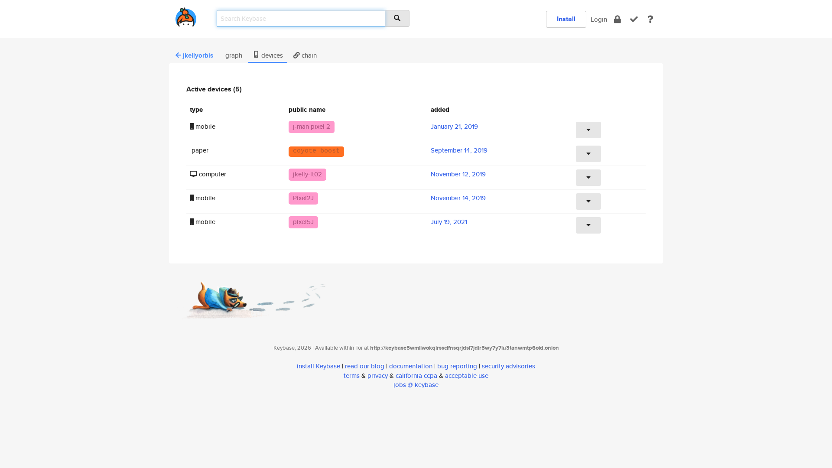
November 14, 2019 (458, 197)
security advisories (508, 365)
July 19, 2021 (449, 221)
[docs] (650, 19)
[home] (186, 15)
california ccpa (416, 375)
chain (308, 55)
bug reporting (457, 365)
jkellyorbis (198, 55)
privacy (377, 375)
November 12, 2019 (458, 174)
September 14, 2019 (459, 150)
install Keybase (318, 365)
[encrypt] (617, 19)
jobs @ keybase (416, 384)
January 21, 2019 (454, 126)
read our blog (364, 365)
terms (352, 375)
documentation (410, 365)
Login (599, 19)
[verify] (634, 19)
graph (233, 55)
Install (566, 19)
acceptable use (466, 375)
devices (271, 55)
